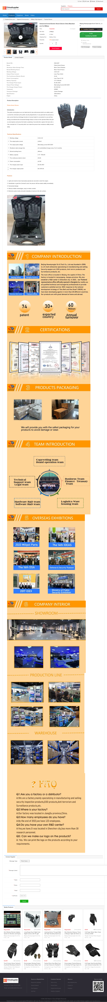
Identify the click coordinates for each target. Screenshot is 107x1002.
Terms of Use (54, 982)
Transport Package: (12, 91)
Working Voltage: (11, 71)
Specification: (11, 93)
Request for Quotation (36, 982)
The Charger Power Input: (14, 82)
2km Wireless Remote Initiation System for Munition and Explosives (12, 933)
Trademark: (10, 89)
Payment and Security (56, 988)
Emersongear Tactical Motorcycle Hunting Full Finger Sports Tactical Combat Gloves (73, 965)
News (27, 15)
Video (33, 15)
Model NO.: (10, 63)
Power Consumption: (13, 78)
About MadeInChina (72, 982)
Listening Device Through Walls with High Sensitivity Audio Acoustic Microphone (52, 933)
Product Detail (8, 57)
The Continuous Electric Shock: (16, 76)
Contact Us (70, 985)
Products (70, 6)
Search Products (35, 985)
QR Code (86, 1)
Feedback (70, 988)
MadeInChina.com (10, 19)
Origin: (9, 95)
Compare (73, 28)
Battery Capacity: (12, 80)
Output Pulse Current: (13, 74)
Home (5, 15)
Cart (80, 1)
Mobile (93, 1)
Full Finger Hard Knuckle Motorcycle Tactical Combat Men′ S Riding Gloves (93, 965)
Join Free (33, 991)
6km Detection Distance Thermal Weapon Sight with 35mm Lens (73, 933)
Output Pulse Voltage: (13, 85)
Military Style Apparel (36, 19)
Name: (8, 65)
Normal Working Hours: (13, 69)
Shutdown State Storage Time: (15, 67)
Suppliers (63, 6)
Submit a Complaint (55, 991)
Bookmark (100, 1)
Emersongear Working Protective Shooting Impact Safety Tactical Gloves (32, 965)
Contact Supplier (19, 57)
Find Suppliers (34, 988)
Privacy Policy (54, 985)
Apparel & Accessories (23, 19)
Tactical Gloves (48, 19)
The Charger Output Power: (14, 87)
